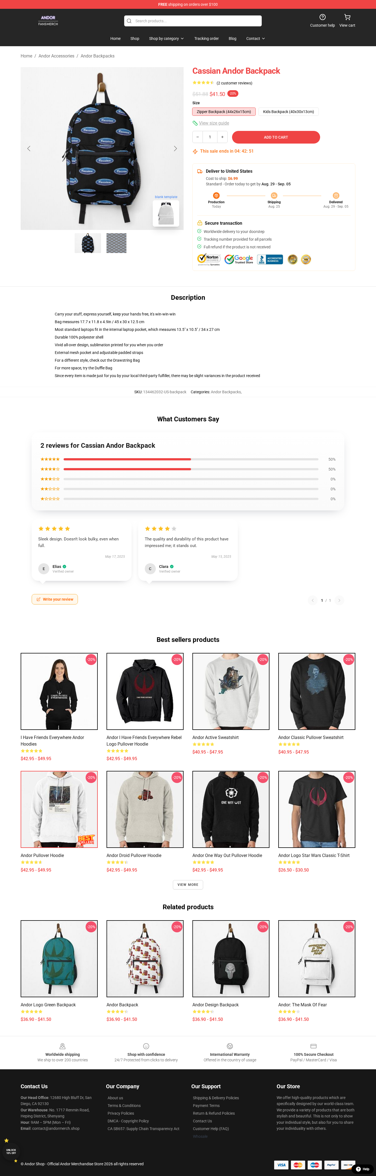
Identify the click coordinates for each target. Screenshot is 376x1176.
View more (188, 885)
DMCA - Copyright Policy (128, 1121)
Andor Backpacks (98, 56)
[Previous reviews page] (313, 600)
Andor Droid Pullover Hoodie (134, 855)
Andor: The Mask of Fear (302, 1004)
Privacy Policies (121, 1113)
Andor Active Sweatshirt (215, 737)
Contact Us (202, 1121)
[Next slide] (175, 148)
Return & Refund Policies (214, 1113)
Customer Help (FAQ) (211, 1128)
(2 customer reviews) (234, 83)
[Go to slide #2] (116, 243)
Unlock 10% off (11, 1152)
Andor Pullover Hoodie (42, 855)
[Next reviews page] (339, 600)
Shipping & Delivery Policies (216, 1098)
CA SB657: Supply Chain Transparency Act (143, 1128)
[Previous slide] (29, 148)
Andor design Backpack (215, 1004)
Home (26, 56)
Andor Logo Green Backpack (48, 1004)
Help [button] (366, 1169)
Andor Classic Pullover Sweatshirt (311, 737)
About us (115, 1098)
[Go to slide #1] (88, 243)
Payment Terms (206, 1105)
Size (196, 103)
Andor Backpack (122, 1004)
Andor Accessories (56, 56)
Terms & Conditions (124, 1105)
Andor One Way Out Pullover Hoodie (227, 855)
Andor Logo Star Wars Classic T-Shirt (314, 855)
